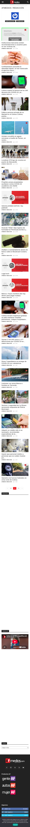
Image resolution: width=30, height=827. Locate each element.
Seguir (25, 812)
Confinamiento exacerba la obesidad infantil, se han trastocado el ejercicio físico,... (15, 68)
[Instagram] (10, 767)
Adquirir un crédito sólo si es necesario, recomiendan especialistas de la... (12, 432)
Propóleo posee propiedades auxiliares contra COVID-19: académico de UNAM (12, 184)
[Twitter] (19, 767)
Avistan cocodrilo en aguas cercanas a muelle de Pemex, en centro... (14, 138)
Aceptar (15, 824)
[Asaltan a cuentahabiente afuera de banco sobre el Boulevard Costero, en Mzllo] (15, 241)
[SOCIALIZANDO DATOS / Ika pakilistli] (15, 197)
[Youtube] (23, 767)
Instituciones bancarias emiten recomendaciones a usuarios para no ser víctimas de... (14, 44)
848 (11, 488)
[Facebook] (6, 767)
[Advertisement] (15, 604)
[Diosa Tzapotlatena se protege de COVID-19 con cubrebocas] (15, 353)
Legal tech (5, 273)
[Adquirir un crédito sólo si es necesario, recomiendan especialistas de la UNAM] (15, 421)
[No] (28, 822)
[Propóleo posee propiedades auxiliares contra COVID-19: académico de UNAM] (15, 173)
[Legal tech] (15, 265)
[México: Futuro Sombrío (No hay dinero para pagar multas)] (15, 285)
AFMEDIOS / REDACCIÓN (7, 48)
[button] (2, 2)
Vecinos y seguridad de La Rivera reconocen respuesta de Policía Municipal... (14, 407)
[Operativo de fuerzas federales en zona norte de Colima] (15, 469)
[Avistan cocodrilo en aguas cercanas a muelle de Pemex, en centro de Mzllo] (15, 127)
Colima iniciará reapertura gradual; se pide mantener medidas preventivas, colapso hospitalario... (14, 317)
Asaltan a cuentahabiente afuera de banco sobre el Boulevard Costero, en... (15, 251)
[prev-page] (7, 488)
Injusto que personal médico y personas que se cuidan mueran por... (13, 456)
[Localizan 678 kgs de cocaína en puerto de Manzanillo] (15, 151)
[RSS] (15, 767)
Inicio (3, 5)
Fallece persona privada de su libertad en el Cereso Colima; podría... (13, 114)
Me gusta (25, 808)
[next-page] (22, 488)
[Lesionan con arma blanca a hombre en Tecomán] (15, 374)
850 (18, 488)
